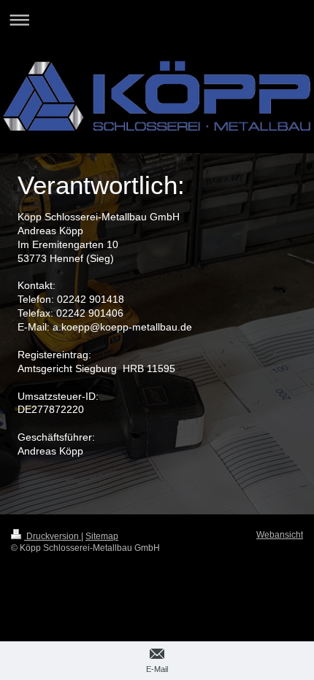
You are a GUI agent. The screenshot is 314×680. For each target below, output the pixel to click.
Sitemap (101, 536)
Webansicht (279, 535)
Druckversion (52, 536)
